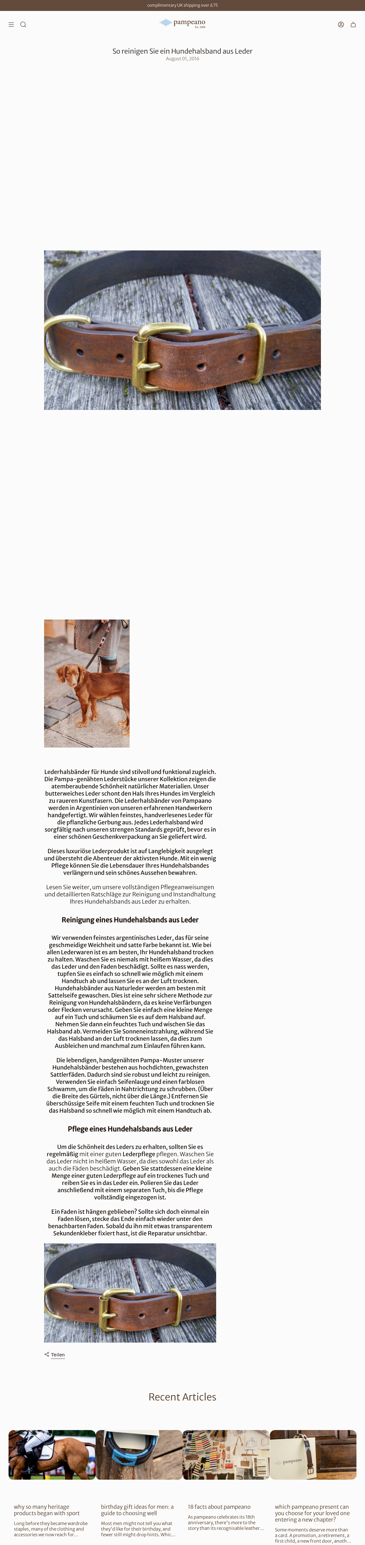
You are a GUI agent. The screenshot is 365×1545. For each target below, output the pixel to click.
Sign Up (130, 801)
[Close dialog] (280, 707)
